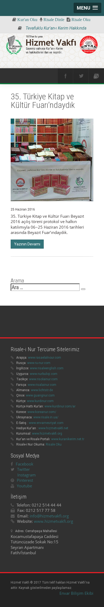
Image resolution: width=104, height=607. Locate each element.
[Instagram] (96, 75)
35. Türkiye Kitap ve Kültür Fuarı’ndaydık (43, 100)
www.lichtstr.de (42, 390)
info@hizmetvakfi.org (49, 516)
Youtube (24, 485)
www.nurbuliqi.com (43, 374)
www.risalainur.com (42, 385)
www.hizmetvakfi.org (47, 433)
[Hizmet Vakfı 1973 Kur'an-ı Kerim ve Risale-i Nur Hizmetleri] (52, 45)
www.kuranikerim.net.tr (67, 439)
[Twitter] (80, 75)
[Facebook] (65, 75)
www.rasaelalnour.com (44, 357)
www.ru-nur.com (38, 363)
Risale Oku (54, 444)
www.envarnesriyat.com (46, 423)
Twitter (23, 469)
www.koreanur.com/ (41, 412)
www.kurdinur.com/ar (60, 406)
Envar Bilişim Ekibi (76, 593)
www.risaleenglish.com (46, 368)
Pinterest (25, 480)
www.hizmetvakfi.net (53, 428)
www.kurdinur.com (40, 401)
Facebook (24, 464)
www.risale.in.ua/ (45, 417)
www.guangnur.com (40, 395)
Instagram (26, 474)
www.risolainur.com (43, 379)
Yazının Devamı (27, 244)
